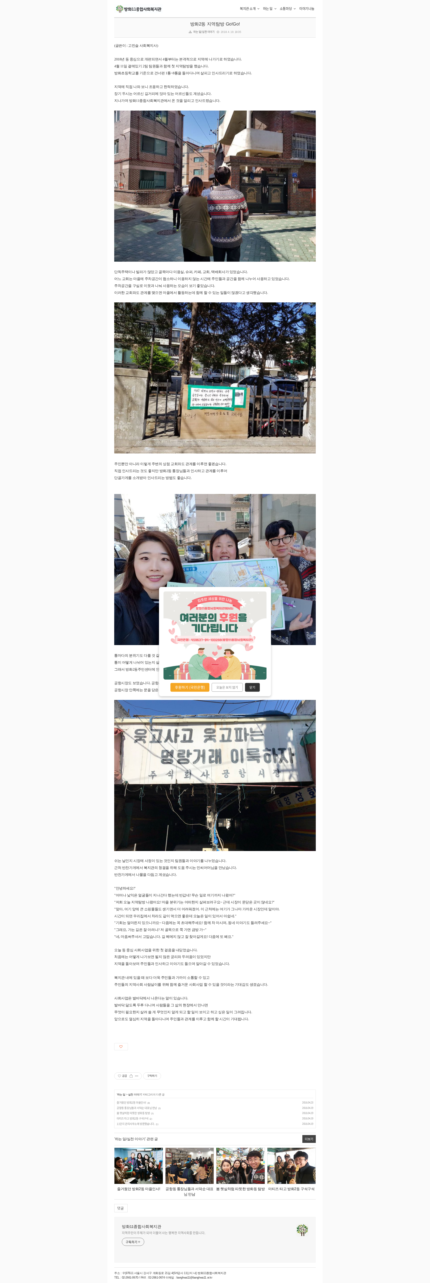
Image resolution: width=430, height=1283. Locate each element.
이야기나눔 (306, 8)
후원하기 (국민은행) (190, 687)
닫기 (252, 687)
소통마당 (286, 8)
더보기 (309, 1139)
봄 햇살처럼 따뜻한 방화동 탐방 (133, 1113)
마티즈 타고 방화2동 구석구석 (132, 1118)
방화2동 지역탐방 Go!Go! (215, 23)
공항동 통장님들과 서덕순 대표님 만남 (137, 1108)
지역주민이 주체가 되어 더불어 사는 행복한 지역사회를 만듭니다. (163, 1232)
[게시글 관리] (137, 1076)
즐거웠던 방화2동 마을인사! (131, 1103)
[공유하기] (131, 1076)
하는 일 (268, 8)
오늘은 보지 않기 (227, 687)
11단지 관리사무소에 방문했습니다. (136, 1124)
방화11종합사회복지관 (141, 1226)
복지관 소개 (248, 8)
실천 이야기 (135, 1094)
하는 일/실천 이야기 (204, 32)
